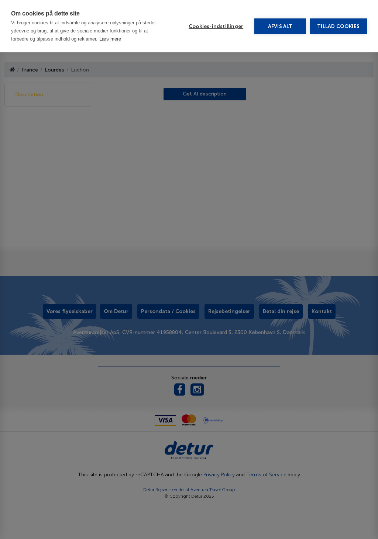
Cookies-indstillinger (216, 26)
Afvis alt (280, 26)
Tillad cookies (338, 26)
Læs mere (110, 39)
